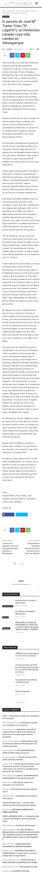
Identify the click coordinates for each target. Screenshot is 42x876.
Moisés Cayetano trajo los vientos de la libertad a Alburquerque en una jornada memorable (19, 743)
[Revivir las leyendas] (8, 694)
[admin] (3, 49)
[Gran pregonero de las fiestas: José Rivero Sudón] (8, 683)
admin (9, 49)
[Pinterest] (22, 55)
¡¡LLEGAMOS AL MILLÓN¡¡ (20, 871)
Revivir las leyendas (22, 691)
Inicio (4, 11)
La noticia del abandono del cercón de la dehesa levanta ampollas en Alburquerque (10, 548)
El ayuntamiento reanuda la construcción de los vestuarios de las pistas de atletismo (32, 548)
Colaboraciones (7, 606)
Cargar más (20, 702)
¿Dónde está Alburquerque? (25, 825)
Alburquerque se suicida (28, 867)
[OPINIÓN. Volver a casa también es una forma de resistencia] (8, 656)
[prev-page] (3, 636)
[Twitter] (17, 55)
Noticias (5, 617)
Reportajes (11, 11)
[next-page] (7, 636)
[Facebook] (12, 55)
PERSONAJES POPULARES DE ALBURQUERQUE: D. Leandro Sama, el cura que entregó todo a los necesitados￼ (19, 853)
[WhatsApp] (28, 55)
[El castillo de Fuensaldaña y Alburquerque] (8, 614)
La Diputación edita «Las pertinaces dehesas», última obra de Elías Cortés (20, 818)
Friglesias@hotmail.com (11, 803)
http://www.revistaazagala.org (21, 584)
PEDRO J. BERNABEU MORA (12, 816)
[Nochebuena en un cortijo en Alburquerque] (8, 603)
